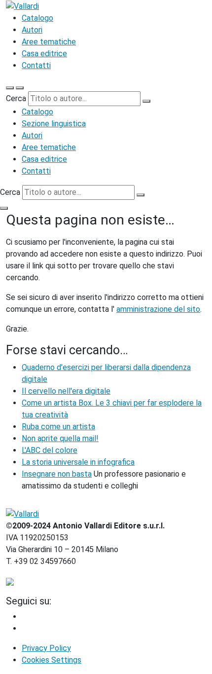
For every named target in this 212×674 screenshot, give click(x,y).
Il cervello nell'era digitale (66, 391)
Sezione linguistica (54, 123)
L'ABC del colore (49, 450)
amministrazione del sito (158, 309)
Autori (32, 30)
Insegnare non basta (57, 474)
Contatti (36, 65)
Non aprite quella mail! (60, 438)
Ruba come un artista (58, 426)
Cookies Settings (51, 660)
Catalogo (37, 18)
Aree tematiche (49, 41)
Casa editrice (44, 53)
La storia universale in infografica (78, 462)
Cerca (16, 98)
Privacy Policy (46, 648)
